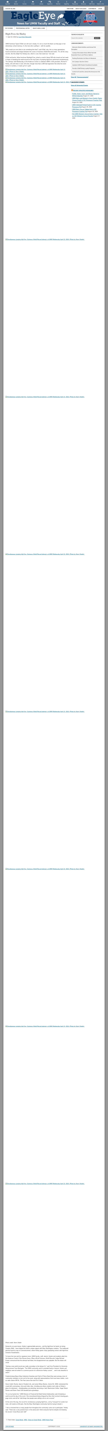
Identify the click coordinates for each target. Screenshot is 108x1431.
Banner (16, 4)
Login (100, 8)
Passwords (75, 4)
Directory (83, 4)
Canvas (24, 4)
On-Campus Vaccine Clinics (80, 61)
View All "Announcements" (80, 77)
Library (41, 4)
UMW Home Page (47, 1420)
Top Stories (9, 28)
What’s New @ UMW (39, 28)
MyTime (58, 4)
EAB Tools (92, 4)
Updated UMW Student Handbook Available (84, 65)
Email (32, 4)
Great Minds (19, 1420)
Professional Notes (23, 28)
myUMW (7, 4)
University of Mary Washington (91, 1426)
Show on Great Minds (34, 1420)
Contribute (92, 8)
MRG (25, 1420)
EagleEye (56, 19)
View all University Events (79, 85)
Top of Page (9, 1426)
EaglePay (66, 4)
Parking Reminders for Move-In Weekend (84, 58)
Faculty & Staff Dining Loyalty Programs (83, 68)
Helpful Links (100, 4)
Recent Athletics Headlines (83, 90)
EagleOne (49, 4)
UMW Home (70, 8)
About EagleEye (81, 8)
